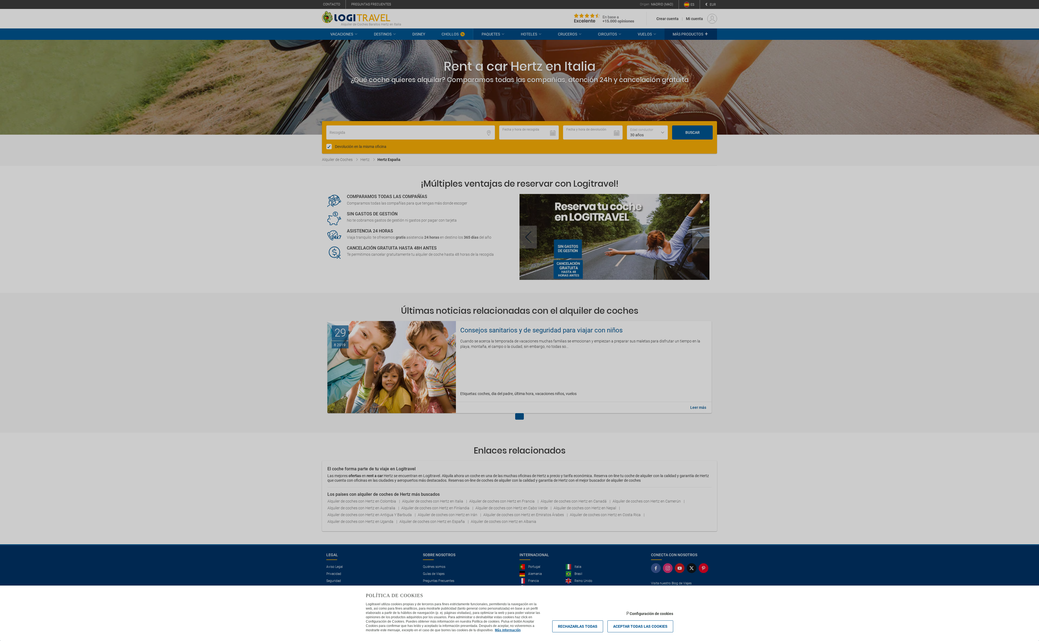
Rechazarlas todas (577, 626)
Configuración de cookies (651, 613)
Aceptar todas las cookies (640, 626)
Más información (508, 630)
